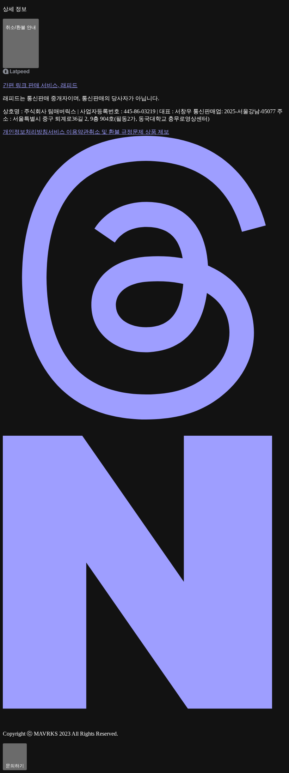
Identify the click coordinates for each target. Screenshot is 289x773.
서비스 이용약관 (68, 132)
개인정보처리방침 (25, 132)
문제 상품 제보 (151, 132)
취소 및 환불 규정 (111, 132)
